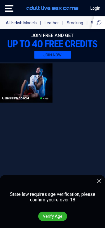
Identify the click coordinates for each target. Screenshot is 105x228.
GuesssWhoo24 (15, 98)
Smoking (75, 22)
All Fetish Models (21, 22)
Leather (52, 22)
